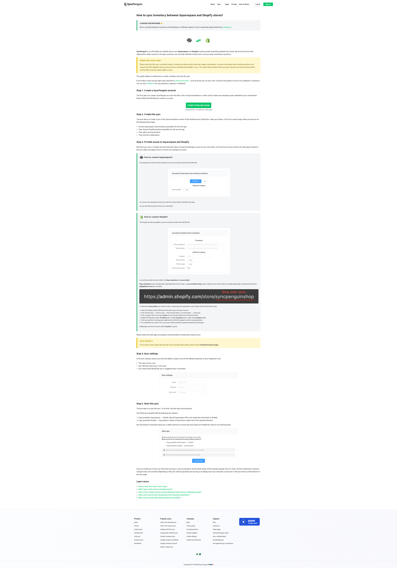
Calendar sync (138, 533)
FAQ (214, 522)
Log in (258, 4)
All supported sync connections (223, 543)
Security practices (192, 529)
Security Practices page (209, 345)
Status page (217, 529)
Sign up (268, 4)
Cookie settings (192, 536)
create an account (182, 81)
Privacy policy (191, 526)
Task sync (137, 536)
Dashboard (137, 543)
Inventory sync (138, 540)
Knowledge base (218, 540)
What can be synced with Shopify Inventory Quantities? (159, 498)
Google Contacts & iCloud (168, 543)
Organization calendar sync (169, 533)
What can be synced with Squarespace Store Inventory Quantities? (164, 495)
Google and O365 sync (167, 529)
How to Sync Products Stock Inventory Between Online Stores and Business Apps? (170, 492)
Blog (188, 522)
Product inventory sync (167, 536)
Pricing (136, 526)
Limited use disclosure (194, 540)
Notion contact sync (166, 547)
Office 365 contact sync (168, 526)
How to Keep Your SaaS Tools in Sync (152, 486)
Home (136, 522)
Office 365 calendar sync (168, 522)
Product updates (192, 533)
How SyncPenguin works (221, 533)
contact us (227, 27)
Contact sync (138, 529)
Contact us (216, 526)
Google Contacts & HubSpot (169, 540)
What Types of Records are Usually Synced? (155, 489)
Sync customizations (219, 536)
